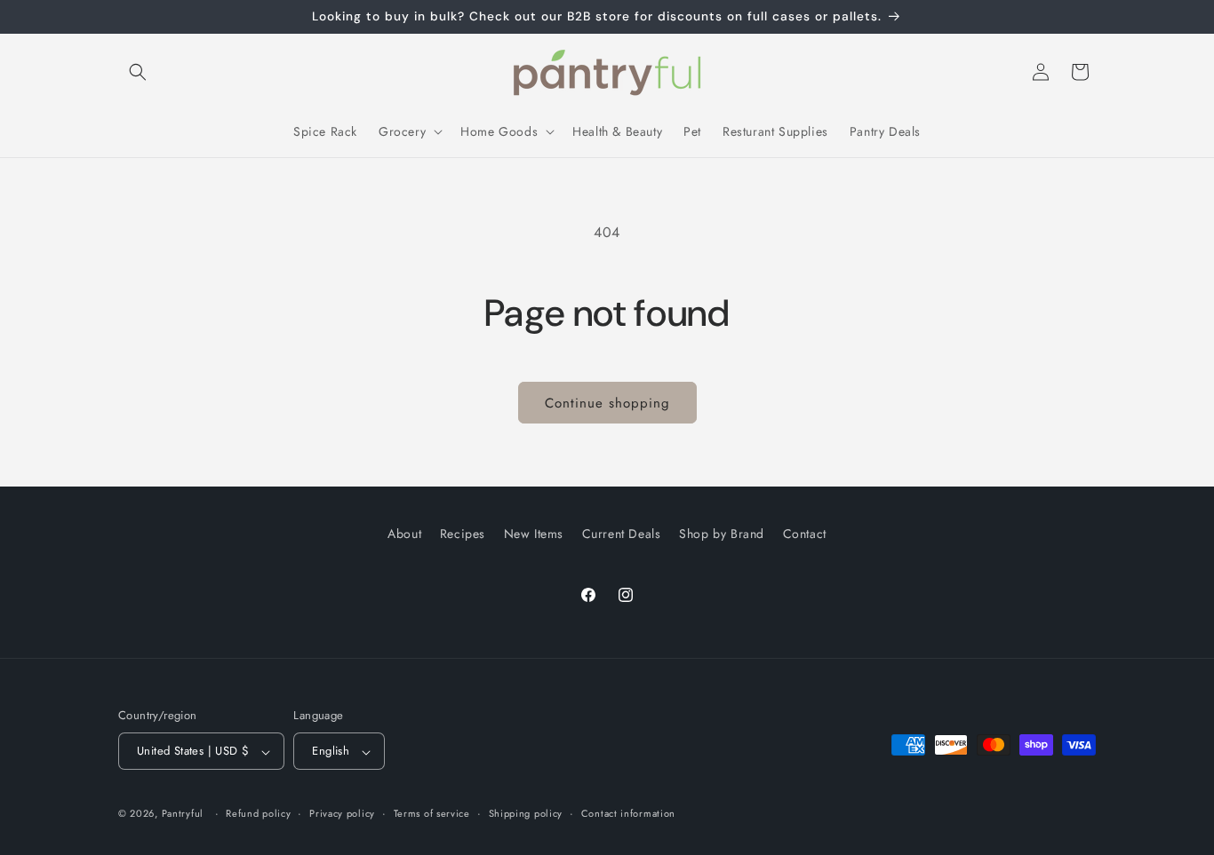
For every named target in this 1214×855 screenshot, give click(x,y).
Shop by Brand (721, 533)
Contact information (628, 813)
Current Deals (621, 533)
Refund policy (258, 813)
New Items (533, 533)
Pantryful (183, 814)
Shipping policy (526, 813)
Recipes (462, 533)
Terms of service (432, 813)
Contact (805, 533)
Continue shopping (607, 403)
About (404, 533)
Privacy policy (342, 813)
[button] (137, 71)
